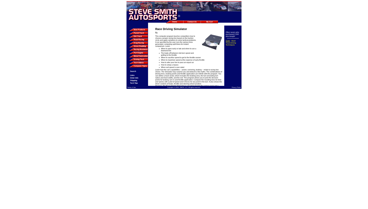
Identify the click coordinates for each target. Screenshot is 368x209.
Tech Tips (134, 83)
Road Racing (139, 40)
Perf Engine (138, 53)
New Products (139, 30)
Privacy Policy (236, 87)
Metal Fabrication (141, 56)
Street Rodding (140, 46)
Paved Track (139, 33)
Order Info (134, 78)
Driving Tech (139, 59)
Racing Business (141, 50)
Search (133, 71)
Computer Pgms (140, 66)
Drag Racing (139, 43)
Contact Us (192, 22)
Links (132, 75)
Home (174, 22)
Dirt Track (138, 36)
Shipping (133, 81)
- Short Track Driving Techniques (231, 43)
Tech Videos (139, 63)
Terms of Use (131, 87)
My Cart (209, 22)
